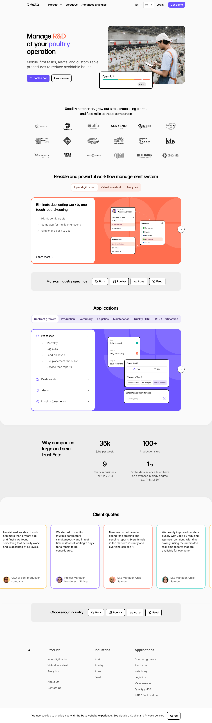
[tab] (84, 187)
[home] (33, 5)
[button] (138, 5)
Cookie (134, 715)
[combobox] (148, 5)
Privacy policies (154, 715)
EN (146, 4)
